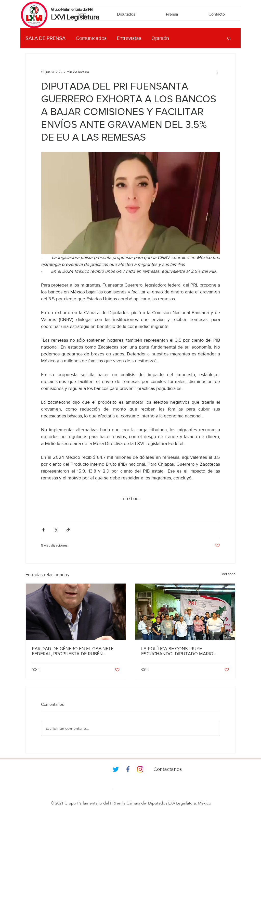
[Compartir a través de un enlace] (68, 529)
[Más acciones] (217, 72)
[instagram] (140, 769)
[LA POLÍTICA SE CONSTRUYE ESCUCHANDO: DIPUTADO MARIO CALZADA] (185, 612)
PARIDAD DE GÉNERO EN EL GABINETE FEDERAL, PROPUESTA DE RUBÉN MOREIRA (72, 651)
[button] (229, 38)
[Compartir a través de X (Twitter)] (56, 529)
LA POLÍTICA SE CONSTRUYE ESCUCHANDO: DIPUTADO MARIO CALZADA (177, 651)
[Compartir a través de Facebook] (43, 529)
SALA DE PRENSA (45, 38)
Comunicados (91, 38)
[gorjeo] (116, 769)
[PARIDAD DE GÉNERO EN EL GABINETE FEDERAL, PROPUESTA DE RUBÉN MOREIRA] (76, 612)
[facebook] (128, 769)
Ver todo (229, 574)
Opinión (160, 38)
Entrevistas (129, 38)
